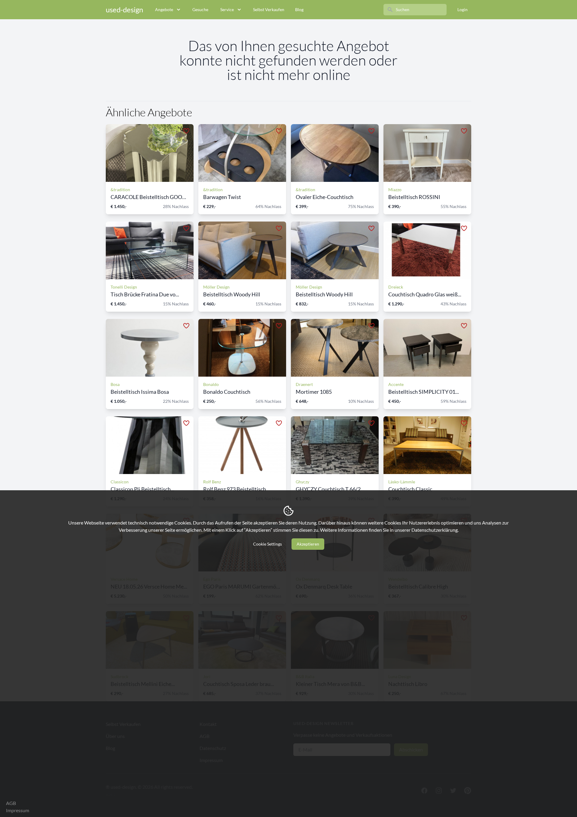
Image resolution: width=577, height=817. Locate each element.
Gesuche (200, 9)
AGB (11, 803)
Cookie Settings (267, 543)
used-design (124, 9)
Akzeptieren (308, 543)
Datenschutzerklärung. (435, 530)
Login (462, 9)
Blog (299, 9)
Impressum (17, 810)
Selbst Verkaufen (268, 9)
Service (227, 9)
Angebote (164, 9)
